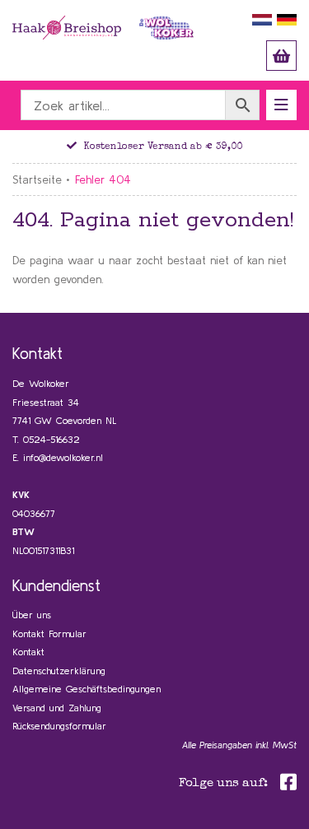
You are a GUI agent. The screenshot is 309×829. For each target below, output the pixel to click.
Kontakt (28, 651)
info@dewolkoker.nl (63, 457)
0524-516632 (51, 439)
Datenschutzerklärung (58, 670)
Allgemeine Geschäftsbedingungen (86, 688)
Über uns (31, 614)
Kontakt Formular (49, 633)
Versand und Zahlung (56, 707)
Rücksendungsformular (59, 725)
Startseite (37, 179)
